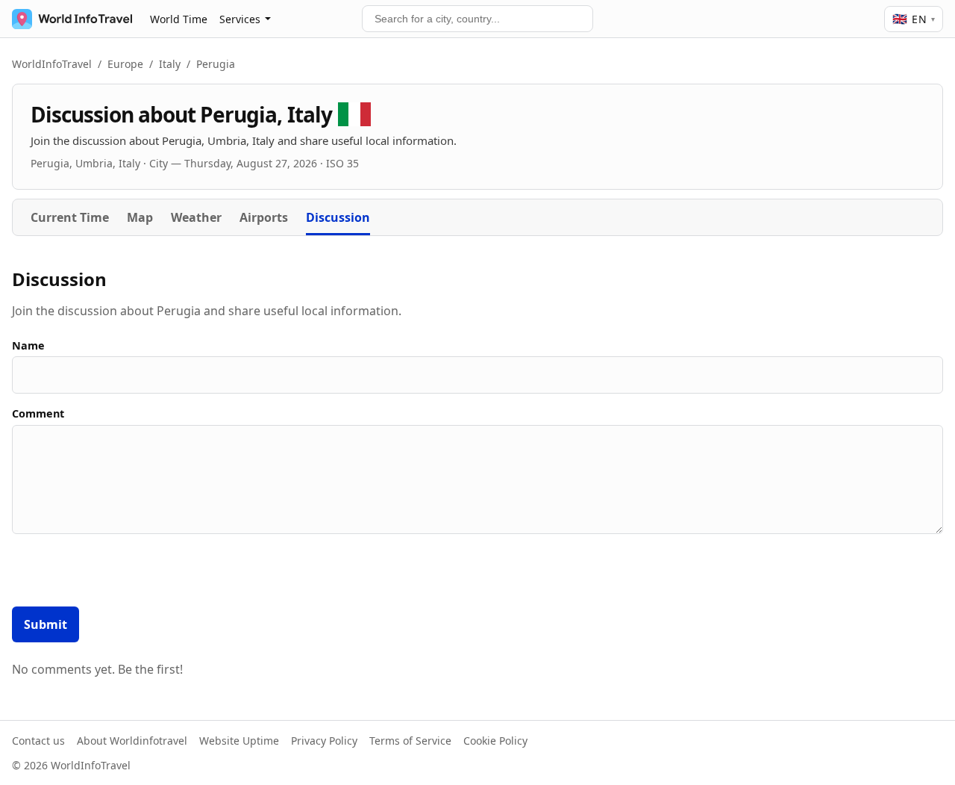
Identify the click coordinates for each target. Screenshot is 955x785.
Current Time (70, 217)
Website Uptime (239, 740)
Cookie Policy (495, 740)
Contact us (38, 740)
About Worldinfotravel (132, 740)
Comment (38, 413)
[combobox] (477, 18)
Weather (196, 217)
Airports (263, 217)
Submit (45, 624)
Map (140, 217)
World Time (178, 19)
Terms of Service (410, 740)
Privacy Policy (324, 740)
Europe (125, 64)
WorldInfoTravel (52, 64)
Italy (170, 64)
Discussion (338, 217)
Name (28, 345)
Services (239, 19)
